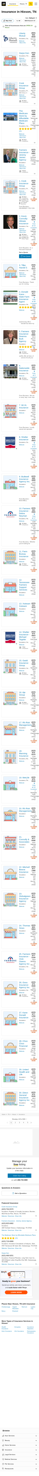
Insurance (22, 38)
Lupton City (33, 1307)
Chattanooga (6, 1307)
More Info (23, 42)
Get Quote (26, 256)
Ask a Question (21, 1193)
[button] (36, 4)
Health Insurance (5, 1328)
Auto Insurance (7, 1331)
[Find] (31, 4)
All (19, 20)
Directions (23, 60)
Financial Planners (15, 1258)
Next (31, 1122)
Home (4, 1114)
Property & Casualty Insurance (19, 1211)
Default (32, 18)
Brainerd (15, 1311)
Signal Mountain (15, 1307)
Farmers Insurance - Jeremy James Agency (24, 155)
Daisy (3, 1311)
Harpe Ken (24, 53)
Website (21, 41)
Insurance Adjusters (30, 1328)
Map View (9, 20)
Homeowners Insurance (31, 1332)
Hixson (14, 1114)
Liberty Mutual (22, 34)
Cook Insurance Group (23, 85)
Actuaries (17, 1327)
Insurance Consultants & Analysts (20, 1244)
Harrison (24, 1307)
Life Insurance (19, 1331)
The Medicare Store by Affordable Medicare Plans (24, 117)
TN (9, 1114)
